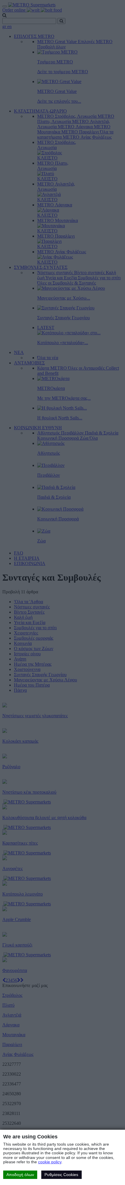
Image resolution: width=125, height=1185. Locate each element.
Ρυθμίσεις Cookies (61, 1174)
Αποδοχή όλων (20, 1174)
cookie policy (49, 1162)
